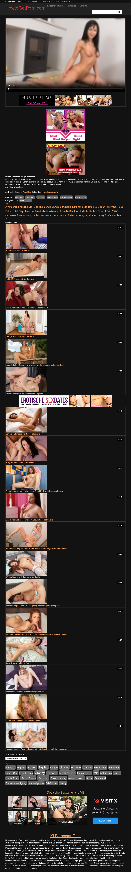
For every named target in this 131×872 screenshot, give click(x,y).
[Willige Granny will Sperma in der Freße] (65, 563)
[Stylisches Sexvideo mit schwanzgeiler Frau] (65, 677)
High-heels (30, 197)
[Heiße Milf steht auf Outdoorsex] (65, 265)
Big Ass (19, 206)
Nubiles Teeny (25, 200)
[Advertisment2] (65, 159)
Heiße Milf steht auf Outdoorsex (20, 279)
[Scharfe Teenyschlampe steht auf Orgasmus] (65, 379)
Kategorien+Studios (55, 5)
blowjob (56, 206)
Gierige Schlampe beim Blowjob (20, 336)
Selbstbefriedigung (78, 215)
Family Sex (111, 206)
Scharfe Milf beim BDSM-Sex (18, 250)
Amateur (10, 206)
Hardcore (29, 211)
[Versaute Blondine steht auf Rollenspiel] (65, 419)
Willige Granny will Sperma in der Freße (23, 577)
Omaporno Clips (61, 1)
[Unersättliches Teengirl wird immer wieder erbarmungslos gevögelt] (65, 351)
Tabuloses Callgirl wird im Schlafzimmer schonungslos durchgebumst (36, 548)
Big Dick (28, 206)
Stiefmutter (110, 215)
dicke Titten (87, 206)
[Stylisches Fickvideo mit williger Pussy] (65, 706)
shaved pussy (80, 197)
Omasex (10, 215)
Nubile (86, 211)
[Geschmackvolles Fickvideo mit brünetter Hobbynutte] (65, 505)
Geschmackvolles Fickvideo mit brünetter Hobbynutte (29, 519)
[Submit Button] (119, 12)
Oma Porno (111, 211)
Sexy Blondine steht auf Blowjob (20, 462)
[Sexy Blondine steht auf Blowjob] (65, 448)
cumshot (76, 206)
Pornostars (71, 5)
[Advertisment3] (65, 401)
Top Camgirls (22, 1)
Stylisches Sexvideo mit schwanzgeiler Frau (25, 691)
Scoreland (61, 215)
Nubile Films (96, 211)
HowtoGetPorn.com (25, 7)
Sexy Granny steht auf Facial (18, 663)
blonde (47, 206)
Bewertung (84, 5)
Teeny (120, 215)
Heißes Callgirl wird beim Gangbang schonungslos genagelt (32, 605)
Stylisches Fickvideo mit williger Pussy (23, 720)
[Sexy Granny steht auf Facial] (65, 649)
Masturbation (52, 197)
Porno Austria (47, 1)
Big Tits (38, 206)
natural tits (77, 211)
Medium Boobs (66, 197)
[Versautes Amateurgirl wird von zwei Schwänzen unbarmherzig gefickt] (65, 620)
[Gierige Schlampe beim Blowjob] (65, 322)
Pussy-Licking (24, 215)
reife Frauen (41, 215)
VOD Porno (34, 1)
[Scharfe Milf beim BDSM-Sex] (65, 236)
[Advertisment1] (65, 125)
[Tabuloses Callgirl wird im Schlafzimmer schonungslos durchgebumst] (65, 534)
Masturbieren (58, 211)
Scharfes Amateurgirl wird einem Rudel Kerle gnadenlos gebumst (34, 491)
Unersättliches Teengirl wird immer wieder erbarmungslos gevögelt (35, 365)
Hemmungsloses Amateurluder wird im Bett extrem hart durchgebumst (36, 749)
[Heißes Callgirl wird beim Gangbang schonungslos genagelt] (65, 591)
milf (68, 210)
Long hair (41, 197)
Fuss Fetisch (26, 773)
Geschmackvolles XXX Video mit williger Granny (27, 307)
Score (52, 215)
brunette (66, 206)
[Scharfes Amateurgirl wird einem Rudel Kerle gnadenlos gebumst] (65, 477)
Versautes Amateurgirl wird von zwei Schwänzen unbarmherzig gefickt (36, 634)
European (19, 197)
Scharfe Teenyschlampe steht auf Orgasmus (25, 393)
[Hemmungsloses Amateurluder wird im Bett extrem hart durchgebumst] (65, 735)
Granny (18, 211)
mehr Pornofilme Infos (14, 187)
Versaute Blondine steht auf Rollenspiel (23, 433)
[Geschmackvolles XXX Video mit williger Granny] (65, 293)
